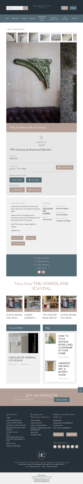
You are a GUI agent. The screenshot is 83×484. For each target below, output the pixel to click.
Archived (74, 18)
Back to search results (16, 29)
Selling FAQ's (57, 425)
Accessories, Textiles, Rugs (42, 18)
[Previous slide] (10, 83)
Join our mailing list (13, 420)
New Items (34, 432)
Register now (72, 434)
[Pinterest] (63, 446)
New (7, 18)
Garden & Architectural (54, 18)
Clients (73, 8)
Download (18, 190)
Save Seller (35, 180)
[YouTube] (72, 446)
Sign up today (61, 399)
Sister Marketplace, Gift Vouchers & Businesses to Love (15, 439)
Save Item (35, 190)
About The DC (11, 443)
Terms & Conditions (13, 446)
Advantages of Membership (63, 423)
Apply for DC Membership (62, 428)
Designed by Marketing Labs (41, 479)
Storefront (24, 364)
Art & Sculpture (65, 18)
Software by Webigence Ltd (41, 481)
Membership (57, 420)
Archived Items (36, 435)
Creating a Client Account (16, 425)
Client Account (36, 423)
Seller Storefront (17, 238)
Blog (8, 435)
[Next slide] (73, 83)
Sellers (64, 8)
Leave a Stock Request (14, 423)
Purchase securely (66, 167)
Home (8, 418)
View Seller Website (18, 243)
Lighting (24, 18)
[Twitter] (39, 272)
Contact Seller (17, 180)
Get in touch (58, 434)
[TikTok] (77, 446)
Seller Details (31, 238)
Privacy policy (41, 475)
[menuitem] (12, 37)
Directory (12, 364)
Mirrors (32, 18)
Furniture (15, 18)
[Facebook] (43, 272)
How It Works (35, 420)
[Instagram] (68, 446)
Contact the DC (12, 432)
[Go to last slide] (8, 307)
